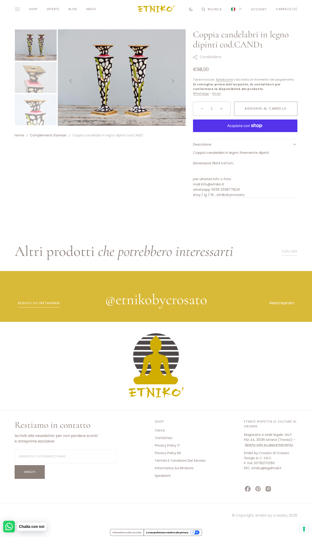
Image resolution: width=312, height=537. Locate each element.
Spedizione (224, 79)
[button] (212, 9)
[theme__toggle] (191, 9)
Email (216, 93)
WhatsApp (201, 93)
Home (19, 135)
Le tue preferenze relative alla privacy (167, 532)
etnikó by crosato (271, 515)
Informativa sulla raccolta (127, 532)
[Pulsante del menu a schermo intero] (17, 9)
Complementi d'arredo (48, 135)
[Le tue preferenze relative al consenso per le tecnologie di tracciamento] (304, 529)
